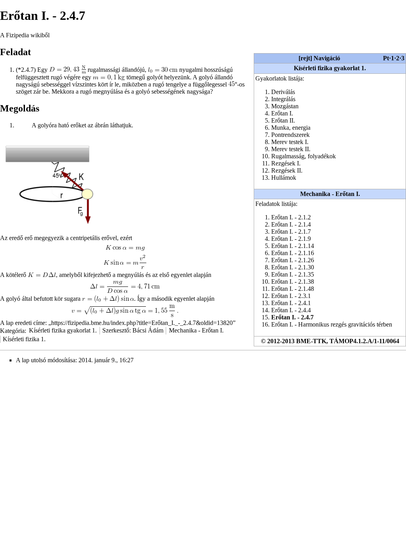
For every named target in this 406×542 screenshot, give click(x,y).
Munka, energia (290, 127)
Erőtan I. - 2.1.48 (292, 288)
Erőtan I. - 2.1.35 (292, 274)
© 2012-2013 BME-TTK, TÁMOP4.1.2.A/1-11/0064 (330, 341)
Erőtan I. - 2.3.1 (291, 295)
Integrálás (283, 99)
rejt (305, 58)
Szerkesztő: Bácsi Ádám (132, 330)
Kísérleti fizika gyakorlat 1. (330, 68)
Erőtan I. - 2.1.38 (292, 281)
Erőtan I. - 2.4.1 (291, 303)
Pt (386, 58)
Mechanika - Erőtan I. (330, 193)
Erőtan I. (282, 113)
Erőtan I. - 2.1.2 (291, 217)
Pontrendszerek (290, 134)
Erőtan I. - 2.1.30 (292, 267)
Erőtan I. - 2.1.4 (291, 224)
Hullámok (283, 177)
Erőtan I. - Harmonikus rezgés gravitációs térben (331, 324)
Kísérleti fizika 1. (24, 339)
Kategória (12, 330)
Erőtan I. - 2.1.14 (292, 245)
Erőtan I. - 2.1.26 (292, 260)
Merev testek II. (290, 149)
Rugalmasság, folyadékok (303, 156)
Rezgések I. (286, 163)
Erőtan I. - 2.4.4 (291, 310)
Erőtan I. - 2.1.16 (292, 253)
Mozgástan (285, 106)
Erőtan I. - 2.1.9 (291, 238)
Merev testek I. (289, 141)
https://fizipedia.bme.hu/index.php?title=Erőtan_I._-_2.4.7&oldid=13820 (142, 322)
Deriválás (283, 91)
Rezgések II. (287, 170)
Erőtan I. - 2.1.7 (291, 231)
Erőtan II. (283, 120)
